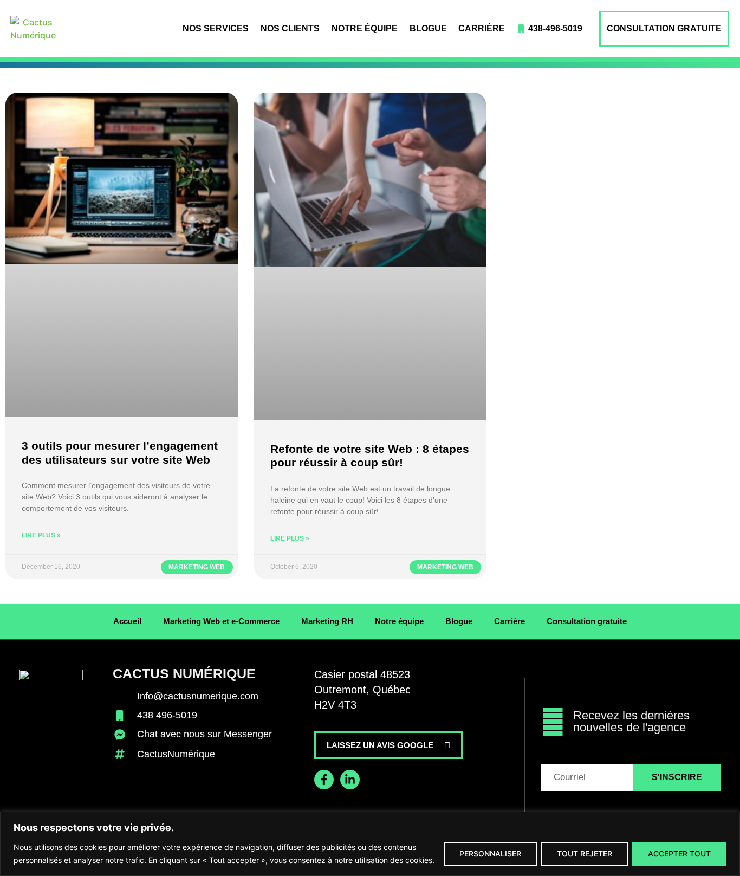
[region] (370, 844)
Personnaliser (490, 853)
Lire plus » (41, 535)
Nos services (216, 28)
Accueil (127, 621)
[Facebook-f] (324, 779)
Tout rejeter (584, 853)
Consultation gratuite (664, 28)
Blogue (428, 28)
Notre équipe (365, 28)
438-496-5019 (555, 28)
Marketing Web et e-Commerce (221, 621)
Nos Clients (290, 28)
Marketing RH (327, 621)
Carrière (481, 28)
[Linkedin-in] (350, 779)
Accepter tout (679, 853)
